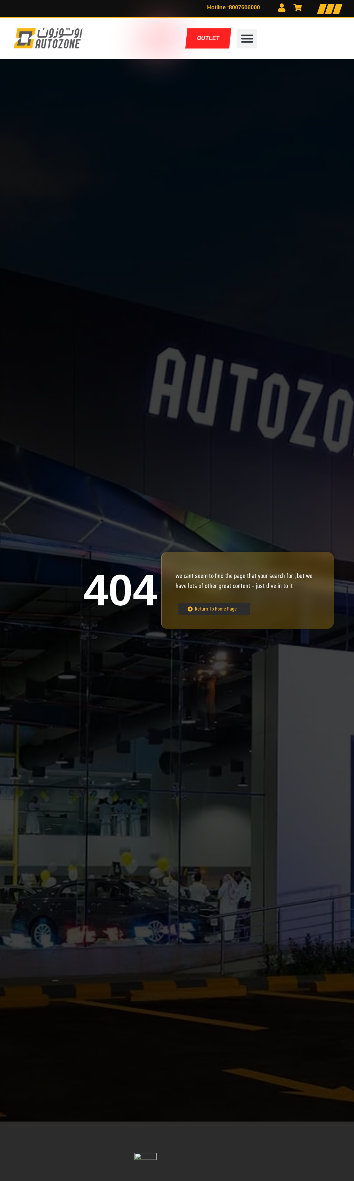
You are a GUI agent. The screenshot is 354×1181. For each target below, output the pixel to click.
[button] (247, 38)
